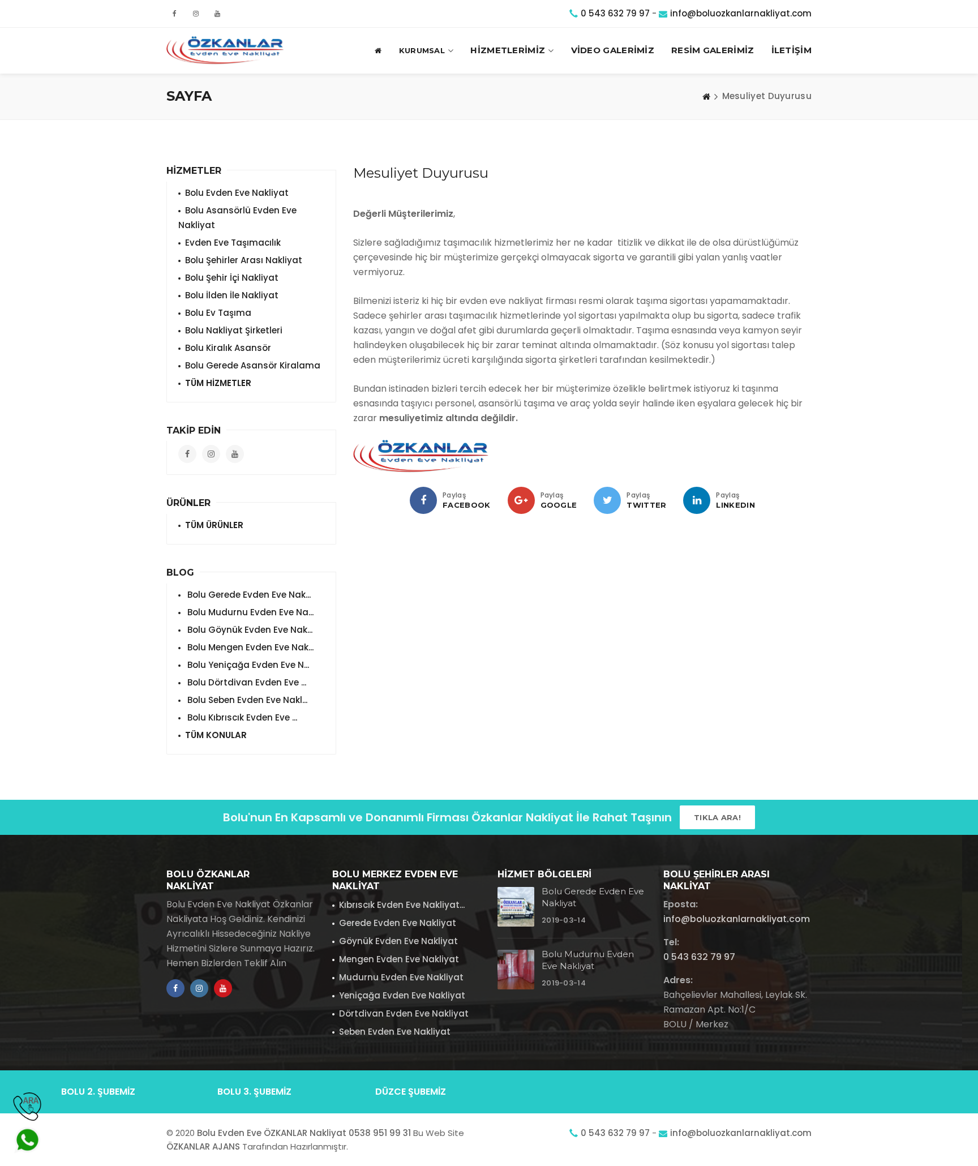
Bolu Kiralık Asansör (228, 348)
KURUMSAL (422, 50)
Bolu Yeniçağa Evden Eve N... (247, 665)
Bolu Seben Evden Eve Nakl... (246, 700)
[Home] (706, 96)
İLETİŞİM (791, 50)
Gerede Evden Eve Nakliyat (397, 923)
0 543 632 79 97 (615, 13)
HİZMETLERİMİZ (507, 50)
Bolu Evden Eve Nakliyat (237, 193)
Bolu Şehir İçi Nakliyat (231, 278)
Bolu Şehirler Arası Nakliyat (243, 260)
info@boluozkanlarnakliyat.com (741, 13)
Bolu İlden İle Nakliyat (231, 295)
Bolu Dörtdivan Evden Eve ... (245, 682)
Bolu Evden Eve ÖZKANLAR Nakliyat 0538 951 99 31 (304, 1133)
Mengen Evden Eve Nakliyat (399, 959)
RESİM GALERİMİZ (712, 50)
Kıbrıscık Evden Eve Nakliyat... (402, 905)
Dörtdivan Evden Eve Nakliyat (404, 1013)
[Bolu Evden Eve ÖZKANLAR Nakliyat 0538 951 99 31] (225, 50)
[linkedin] (696, 500)
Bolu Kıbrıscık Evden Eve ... (241, 717)
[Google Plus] (521, 500)
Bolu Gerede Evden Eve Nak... (248, 595)
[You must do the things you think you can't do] (515, 907)
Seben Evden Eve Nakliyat (395, 1032)
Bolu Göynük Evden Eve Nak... (248, 630)
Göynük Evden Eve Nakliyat (398, 941)
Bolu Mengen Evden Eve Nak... (249, 647)
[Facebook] (423, 500)
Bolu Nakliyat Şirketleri (233, 330)
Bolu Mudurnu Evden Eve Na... (249, 612)
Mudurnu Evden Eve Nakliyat (401, 977)
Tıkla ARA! (717, 817)
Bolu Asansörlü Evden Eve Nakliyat (237, 217)
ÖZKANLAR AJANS (203, 1146)
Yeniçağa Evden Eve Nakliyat (402, 995)
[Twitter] (607, 500)
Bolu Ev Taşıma (218, 313)
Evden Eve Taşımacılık (233, 242)
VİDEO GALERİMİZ (613, 50)
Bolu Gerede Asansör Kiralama (252, 365)
